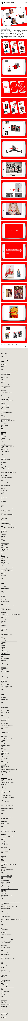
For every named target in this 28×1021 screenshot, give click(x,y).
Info (26, 4)
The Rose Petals (4, 777)
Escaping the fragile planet (6, 569)
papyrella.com (4, 627)
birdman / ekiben (4, 595)
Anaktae (2, 471)
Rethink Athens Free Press (5, 947)
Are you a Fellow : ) (5, 601)
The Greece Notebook (5, 405)
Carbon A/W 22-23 (5, 451)
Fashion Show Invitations (5, 973)
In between (3, 438)
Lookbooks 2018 (4, 699)
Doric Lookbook (4, 784)
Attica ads (3, 484)
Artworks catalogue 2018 (6, 360)
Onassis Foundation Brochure (6, 895)
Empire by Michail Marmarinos (7, 869)
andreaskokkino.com (5, 588)
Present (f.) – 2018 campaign (7, 738)
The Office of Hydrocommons (6, 412)
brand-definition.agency (5, 503)
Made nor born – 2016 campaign (8, 836)
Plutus (2, 915)
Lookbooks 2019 (4, 647)
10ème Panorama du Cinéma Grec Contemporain (10, 614)
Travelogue (3, 366)
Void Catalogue (4, 843)
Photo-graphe (3, 764)
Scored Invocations (4, 425)
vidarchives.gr (3, 529)
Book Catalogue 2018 (5, 771)
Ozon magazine (4, 1006)
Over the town (3, 667)
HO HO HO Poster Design (5, 791)
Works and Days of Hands (6, 941)
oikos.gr (2, 464)
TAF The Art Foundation (5, 954)
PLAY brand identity (5, 823)
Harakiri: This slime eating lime (6, 477)
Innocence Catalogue (5, 732)
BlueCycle (3, 562)
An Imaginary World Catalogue (7, 817)
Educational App (4, 804)
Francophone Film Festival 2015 (7, 882)
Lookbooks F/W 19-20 (5, 653)
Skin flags (3, 555)
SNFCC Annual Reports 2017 (6, 745)
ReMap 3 (2, 960)
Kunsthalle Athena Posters (6, 980)
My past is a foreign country (6, 392)
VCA (2, 993)
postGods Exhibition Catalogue (7, 830)
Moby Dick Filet (4, 862)
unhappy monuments (5, 582)
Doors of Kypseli (4, 353)
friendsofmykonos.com (5, 510)
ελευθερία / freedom (5, 523)
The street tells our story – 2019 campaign (9, 640)
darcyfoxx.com (4, 497)
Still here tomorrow (4, 693)
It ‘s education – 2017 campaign (7, 797)
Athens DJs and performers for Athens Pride (9, 888)
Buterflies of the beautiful (6, 386)
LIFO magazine (4, 1000)
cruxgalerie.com (4, 490)
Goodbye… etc (4, 928)
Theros (2, 673)
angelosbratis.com (4, 516)
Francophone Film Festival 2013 (7, 908)
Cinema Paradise (4, 399)
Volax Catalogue (4, 758)
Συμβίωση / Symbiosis (5, 418)
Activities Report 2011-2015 (6, 875)
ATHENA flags (3, 856)
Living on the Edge (4, 1013)
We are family (3, 575)
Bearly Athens (3, 431)
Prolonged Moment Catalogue (7, 725)
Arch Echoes (3, 706)
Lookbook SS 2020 (4, 549)
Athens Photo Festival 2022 (6, 445)
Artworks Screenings (5, 712)
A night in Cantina (4, 608)
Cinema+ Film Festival (5, 719)
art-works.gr (3, 536)
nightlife (2, 967)
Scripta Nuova (3, 660)
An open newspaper (5, 542)
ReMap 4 (2, 921)
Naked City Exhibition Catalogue (7, 986)
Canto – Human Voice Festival (6, 634)
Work (26, 2)
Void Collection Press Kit (5, 849)
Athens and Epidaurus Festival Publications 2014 (10, 902)
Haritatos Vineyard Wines (6, 934)
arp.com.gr (3, 458)
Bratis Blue (3, 680)
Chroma (2, 379)
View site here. (19, 37)
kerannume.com (4, 621)
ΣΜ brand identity (4, 751)
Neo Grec (3, 810)
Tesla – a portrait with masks (6, 686)
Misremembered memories (6, 373)
